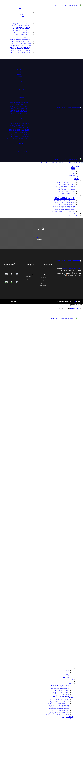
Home (39, 238)
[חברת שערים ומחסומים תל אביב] (72, 162)
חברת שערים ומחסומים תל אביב (71, 268)
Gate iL (73, 302)
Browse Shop (74, 308)
